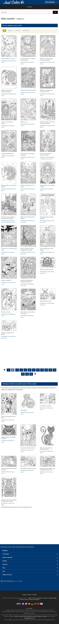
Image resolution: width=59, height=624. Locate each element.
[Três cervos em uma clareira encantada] (28, 151)
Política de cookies (24, 599)
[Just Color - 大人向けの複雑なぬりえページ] (41, 603)
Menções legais (52, 598)
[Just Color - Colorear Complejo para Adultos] (29, 603)
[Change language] (57, 2)
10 (46, 370)
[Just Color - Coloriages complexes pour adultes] (23, 603)
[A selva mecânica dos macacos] (28, 88)
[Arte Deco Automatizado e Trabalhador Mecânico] (28, 278)
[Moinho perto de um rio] (47, 299)
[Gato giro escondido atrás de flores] (9, 414)
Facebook (24, 594)
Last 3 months (26, 30)
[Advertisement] (29, 352)
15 (31, 374)
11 (50, 370)
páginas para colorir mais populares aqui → (21, 507)
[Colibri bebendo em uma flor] (9, 56)
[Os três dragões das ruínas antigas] (47, 246)
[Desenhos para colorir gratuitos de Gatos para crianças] (9, 497)
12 (54, 370)
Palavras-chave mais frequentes (35, 598)
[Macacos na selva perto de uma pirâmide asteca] (47, 56)
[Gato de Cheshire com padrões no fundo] (9, 466)
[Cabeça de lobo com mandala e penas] (47, 183)
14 (27, 374)
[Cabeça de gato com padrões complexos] (9, 435)
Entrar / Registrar (50, 2)
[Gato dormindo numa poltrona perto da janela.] (28, 56)
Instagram (34, 594)
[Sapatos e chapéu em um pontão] (9, 330)
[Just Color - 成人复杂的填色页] (38, 603)
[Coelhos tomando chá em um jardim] (28, 183)
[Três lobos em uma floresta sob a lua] (9, 246)
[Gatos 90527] (28, 408)
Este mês (17, 30)
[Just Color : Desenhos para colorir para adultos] (14, 2)
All (4, 30)
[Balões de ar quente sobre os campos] (28, 214)
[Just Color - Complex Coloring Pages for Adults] (18, 603)
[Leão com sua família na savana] (9, 119)
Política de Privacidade (34, 599)
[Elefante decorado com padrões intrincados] (9, 88)
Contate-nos (46, 598)
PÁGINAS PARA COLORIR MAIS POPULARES (19, 384)
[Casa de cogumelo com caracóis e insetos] (47, 151)
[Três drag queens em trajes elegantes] (47, 214)
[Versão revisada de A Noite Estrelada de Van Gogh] (28, 246)
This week (10, 30)
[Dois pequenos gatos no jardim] (28, 466)
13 (23, 374)
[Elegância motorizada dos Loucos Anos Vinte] (47, 88)
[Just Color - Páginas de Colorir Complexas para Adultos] (35, 603)
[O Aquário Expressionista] (9, 151)
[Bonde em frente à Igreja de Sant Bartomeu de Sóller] (9, 214)
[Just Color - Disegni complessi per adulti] (26, 603)
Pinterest (30, 594)
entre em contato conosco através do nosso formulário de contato (31, 616)
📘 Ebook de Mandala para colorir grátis (11, 581)
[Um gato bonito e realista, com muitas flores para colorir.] (47, 466)
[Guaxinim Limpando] (9, 278)
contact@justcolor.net (29, 618)
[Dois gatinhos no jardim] (47, 403)
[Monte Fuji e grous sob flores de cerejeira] (28, 309)
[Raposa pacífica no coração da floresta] (9, 183)
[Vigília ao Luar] (28, 119)
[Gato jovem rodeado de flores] (28, 445)
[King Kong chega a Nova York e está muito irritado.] (47, 119)
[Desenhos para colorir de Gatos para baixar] (47, 445)
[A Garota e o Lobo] (9, 309)
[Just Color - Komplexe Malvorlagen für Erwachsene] (32, 603)
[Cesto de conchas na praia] (47, 267)
